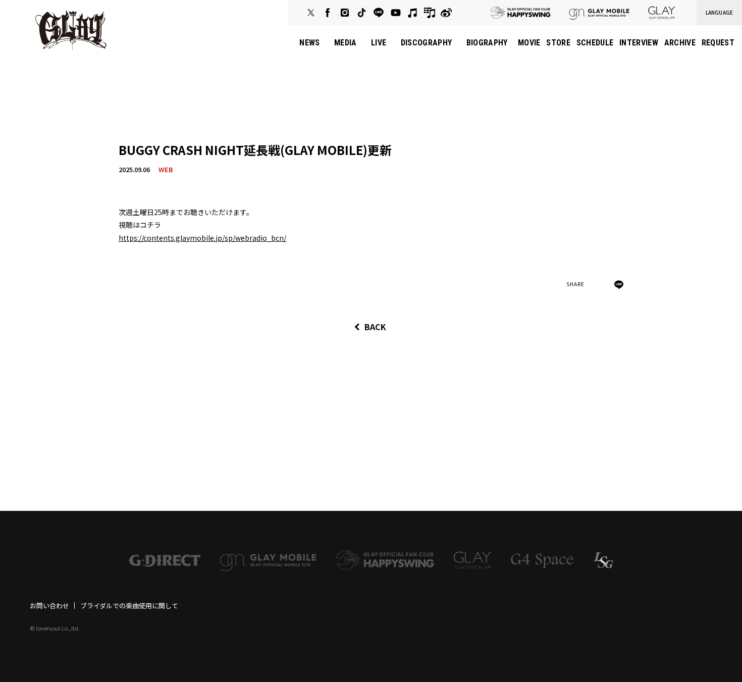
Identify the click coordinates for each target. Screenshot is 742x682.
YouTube (395, 12)
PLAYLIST (429, 12)
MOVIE (529, 43)
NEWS (309, 43)
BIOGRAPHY (487, 43)
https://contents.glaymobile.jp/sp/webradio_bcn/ (202, 238)
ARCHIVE (680, 43)
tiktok (361, 12)
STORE (558, 43)
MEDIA (345, 43)
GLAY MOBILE (599, 13)
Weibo (446, 12)
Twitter (310, 12)
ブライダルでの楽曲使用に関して (129, 605)
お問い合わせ (49, 605)
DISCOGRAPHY (426, 43)
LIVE (378, 43)
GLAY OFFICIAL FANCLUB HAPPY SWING (520, 13)
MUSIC (412, 12)
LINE (378, 12)
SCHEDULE (595, 43)
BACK (375, 327)
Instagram (344, 12)
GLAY (70, 30)
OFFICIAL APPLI (662, 13)
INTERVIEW (638, 43)
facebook (327, 12)
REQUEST (718, 43)
